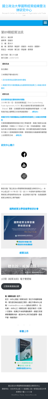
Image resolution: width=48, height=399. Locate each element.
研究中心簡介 (8, 145)
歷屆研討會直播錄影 (24, 244)
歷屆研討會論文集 (25, 242)
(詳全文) (35, 112)
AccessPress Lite (31, 395)
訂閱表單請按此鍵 (11, 286)
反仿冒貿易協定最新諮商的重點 (14, 80)
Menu (45, 23)
